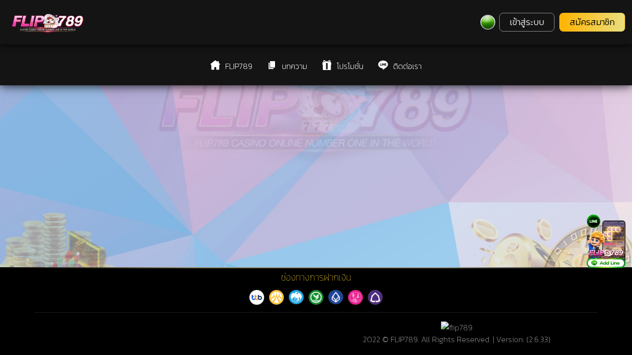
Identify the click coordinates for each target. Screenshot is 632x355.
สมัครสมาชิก (592, 22)
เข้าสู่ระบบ (527, 22)
